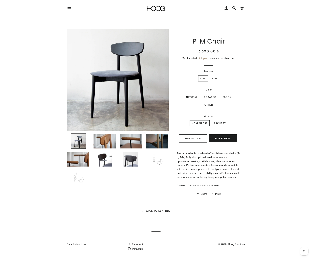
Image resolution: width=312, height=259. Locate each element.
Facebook (137, 244)
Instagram (137, 248)
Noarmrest (200, 123)
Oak (203, 78)
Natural (192, 97)
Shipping (203, 58)
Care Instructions (76, 244)
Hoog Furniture (236, 244)
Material (208, 71)
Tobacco (210, 97)
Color (209, 89)
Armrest (208, 116)
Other (208, 104)
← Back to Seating (156, 210)
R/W (214, 78)
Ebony (227, 97)
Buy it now (223, 138)
